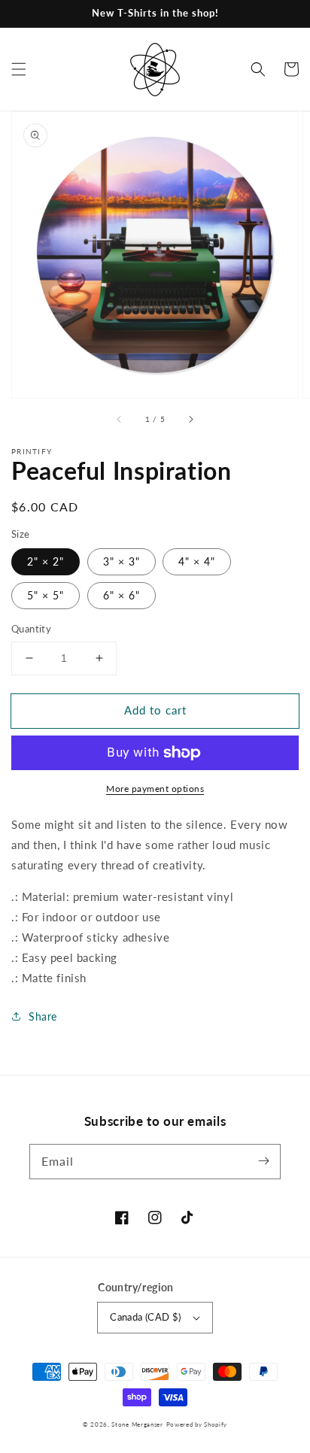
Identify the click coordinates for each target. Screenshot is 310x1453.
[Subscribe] (263, 1161)
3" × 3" (121, 561)
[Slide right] (190, 418)
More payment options (155, 788)
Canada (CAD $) (145, 1317)
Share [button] (43, 1016)
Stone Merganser (137, 1424)
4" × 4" (196, 561)
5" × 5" (45, 595)
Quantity (31, 629)
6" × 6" (121, 595)
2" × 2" (45, 561)
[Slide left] (119, 418)
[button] (18, 69)
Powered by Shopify (197, 1424)
